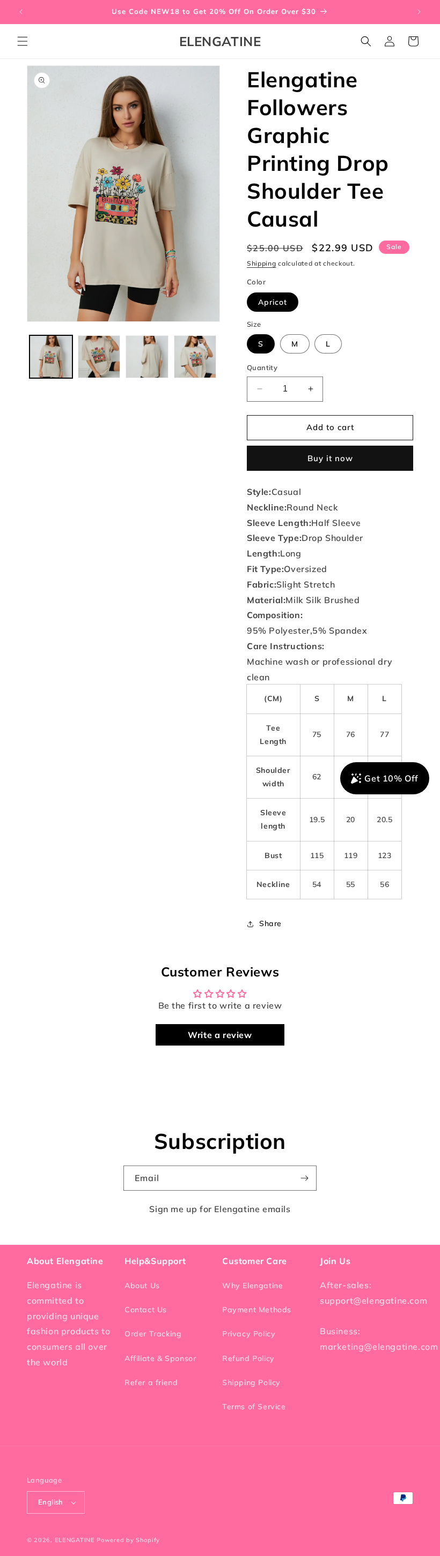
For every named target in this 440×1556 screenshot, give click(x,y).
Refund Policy (248, 1358)
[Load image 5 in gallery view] (195, 356)
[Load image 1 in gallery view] (51, 356)
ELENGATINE (75, 1540)
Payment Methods (256, 1309)
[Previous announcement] (21, 12)
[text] (330, 492)
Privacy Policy (248, 1334)
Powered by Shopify (128, 1540)
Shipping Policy (251, 1382)
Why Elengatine (252, 1285)
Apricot (272, 302)
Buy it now (330, 458)
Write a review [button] (220, 1034)
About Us (142, 1285)
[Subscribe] (304, 1178)
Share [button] (270, 923)
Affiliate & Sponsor (160, 1358)
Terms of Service (254, 1406)
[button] (22, 41)
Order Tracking (152, 1334)
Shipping (261, 263)
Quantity (262, 367)
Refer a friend (151, 1382)
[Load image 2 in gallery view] (99, 356)
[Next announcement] (419, 12)
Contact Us (145, 1309)
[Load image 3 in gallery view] (147, 356)
